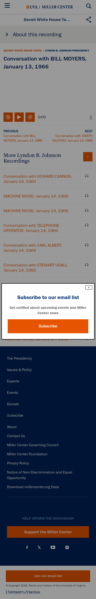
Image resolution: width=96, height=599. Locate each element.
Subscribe (48, 326)
